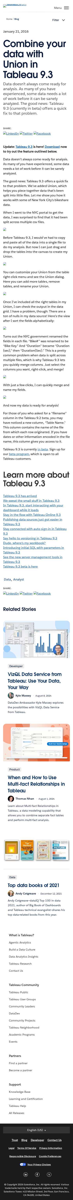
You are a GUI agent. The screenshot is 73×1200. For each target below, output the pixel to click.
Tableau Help (17, 1106)
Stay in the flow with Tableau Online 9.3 (32, 515)
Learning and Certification (26, 1099)
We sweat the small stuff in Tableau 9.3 (31, 501)
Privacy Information (50, 1148)
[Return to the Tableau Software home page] (16, 4)
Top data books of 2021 (34, 885)
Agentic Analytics (20, 942)
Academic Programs (22, 1034)
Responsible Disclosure (22, 1156)
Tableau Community (24, 985)
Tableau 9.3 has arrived (20, 496)
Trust (15, 1140)
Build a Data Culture (22, 949)
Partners (15, 1056)
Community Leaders (22, 1006)
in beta (43, 449)
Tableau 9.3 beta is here (20, 566)
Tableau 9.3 (24, 147)
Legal (11, 1148)
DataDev (14, 1013)
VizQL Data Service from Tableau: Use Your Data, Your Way (35, 680)
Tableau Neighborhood (24, 1027)
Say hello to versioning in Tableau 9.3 (30, 538)
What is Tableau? (21, 935)
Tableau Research (20, 963)
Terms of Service (26, 1148)
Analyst (18, 579)
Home (9, 19)
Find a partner (18, 1063)
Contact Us (16, 970)
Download (52, 147)
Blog (16, 19)
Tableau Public (18, 992)
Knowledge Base (19, 1092)
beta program (19, 454)
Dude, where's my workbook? (24, 543)
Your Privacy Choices (39, 1164)
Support (15, 1084)
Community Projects (22, 1020)
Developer (37, 1140)
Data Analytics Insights (23, 956)
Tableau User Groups (22, 999)
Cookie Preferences (50, 1156)
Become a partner (20, 1070)
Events (13, 1041)
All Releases (16, 1113)
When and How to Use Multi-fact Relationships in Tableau (36, 784)
